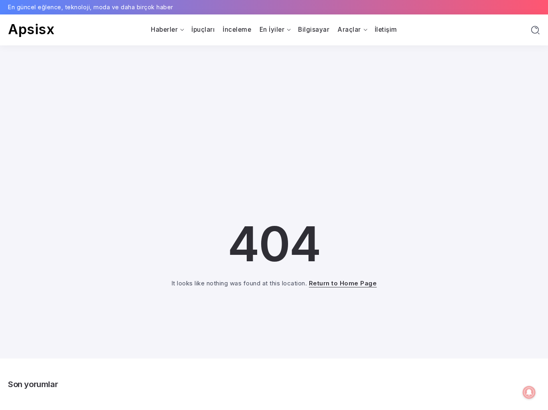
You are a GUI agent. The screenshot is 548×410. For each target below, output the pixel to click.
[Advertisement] (274, 105)
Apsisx (31, 29)
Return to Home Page (343, 283)
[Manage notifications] (529, 392)
